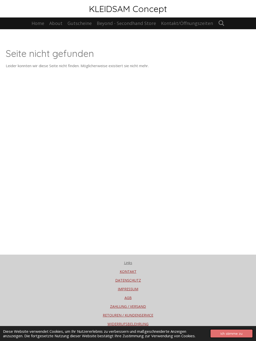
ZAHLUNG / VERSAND (128, 306)
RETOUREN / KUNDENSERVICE (128, 315)
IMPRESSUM (128, 289)
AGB (128, 297)
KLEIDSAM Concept (128, 8)
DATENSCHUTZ (128, 280)
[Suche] (221, 22)
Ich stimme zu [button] (231, 333)
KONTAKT (128, 271)
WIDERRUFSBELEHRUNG (128, 324)
